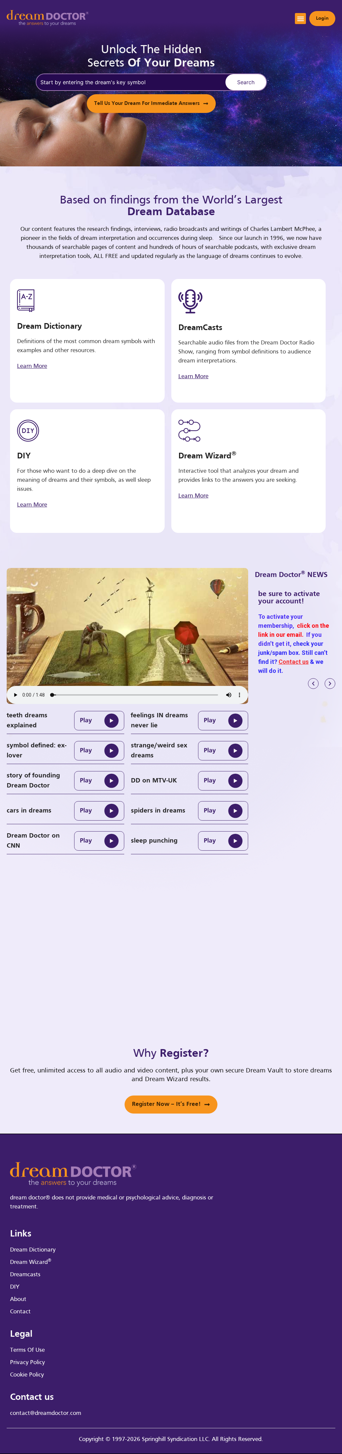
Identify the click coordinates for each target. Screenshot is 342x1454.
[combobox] (129, 82)
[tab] (65, 720)
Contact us (294, 661)
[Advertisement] (307, 804)
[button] (300, 18)
